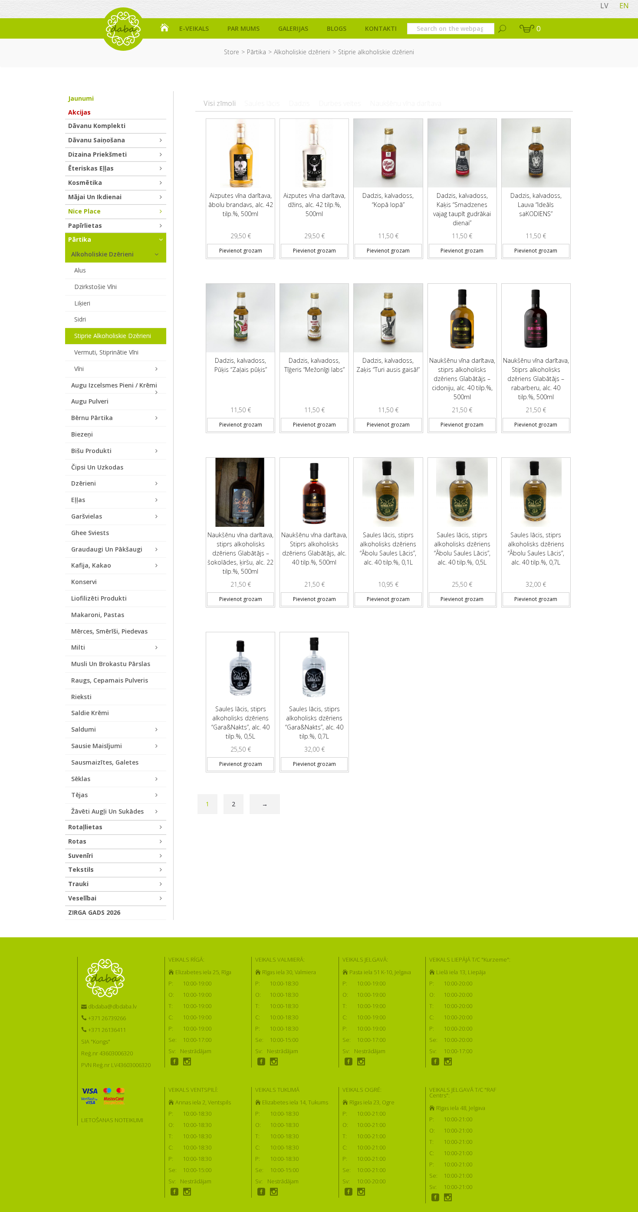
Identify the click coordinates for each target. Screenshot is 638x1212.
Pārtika (256, 52)
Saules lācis (262, 103)
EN (624, 5)
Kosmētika (85, 182)
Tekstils (81, 869)
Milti (78, 647)
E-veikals (194, 28)
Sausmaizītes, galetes (104, 762)
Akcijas (79, 112)
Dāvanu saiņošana (96, 140)
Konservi (84, 582)
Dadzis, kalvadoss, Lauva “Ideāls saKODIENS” (536, 204)
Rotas (77, 841)
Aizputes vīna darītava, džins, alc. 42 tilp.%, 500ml (314, 204)
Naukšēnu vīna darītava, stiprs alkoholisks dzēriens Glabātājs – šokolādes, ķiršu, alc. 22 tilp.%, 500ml (240, 553)
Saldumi (83, 729)
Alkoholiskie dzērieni (302, 52)
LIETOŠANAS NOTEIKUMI (112, 1120)
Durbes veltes (340, 103)
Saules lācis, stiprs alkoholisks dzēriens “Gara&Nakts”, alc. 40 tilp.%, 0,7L (314, 722)
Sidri (80, 319)
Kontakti (381, 28)
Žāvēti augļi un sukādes (107, 811)
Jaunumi (81, 98)
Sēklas (80, 779)
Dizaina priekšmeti (97, 154)
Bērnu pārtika (92, 418)
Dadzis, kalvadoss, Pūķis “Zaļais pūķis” (240, 365)
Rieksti (81, 697)
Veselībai (82, 898)
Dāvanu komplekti (96, 126)
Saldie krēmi (90, 713)
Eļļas (78, 500)
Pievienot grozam (240, 250)
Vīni (79, 369)
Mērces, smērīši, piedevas (109, 631)
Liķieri (82, 303)
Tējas (79, 795)
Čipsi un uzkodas (97, 467)
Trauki (78, 884)
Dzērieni (83, 483)
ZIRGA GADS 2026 (94, 912)
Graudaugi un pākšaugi (106, 549)
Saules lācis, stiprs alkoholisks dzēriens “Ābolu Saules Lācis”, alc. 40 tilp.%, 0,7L (536, 548)
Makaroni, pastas (97, 615)
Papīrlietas (85, 225)
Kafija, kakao (91, 565)
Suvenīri (80, 855)
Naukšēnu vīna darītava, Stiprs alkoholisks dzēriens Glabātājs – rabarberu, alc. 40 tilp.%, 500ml (536, 378)
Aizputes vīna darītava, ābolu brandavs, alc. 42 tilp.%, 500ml (240, 204)
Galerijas (293, 28)
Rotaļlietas (85, 827)
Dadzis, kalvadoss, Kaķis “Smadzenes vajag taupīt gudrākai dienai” (462, 209)
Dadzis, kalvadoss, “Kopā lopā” (388, 200)
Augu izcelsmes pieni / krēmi (114, 385)
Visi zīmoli (220, 103)
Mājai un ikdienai (95, 197)
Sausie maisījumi (96, 746)
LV (604, 5)
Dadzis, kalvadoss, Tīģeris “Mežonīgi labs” (314, 365)
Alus (80, 270)
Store (231, 52)
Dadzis (299, 103)
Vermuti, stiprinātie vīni (106, 352)
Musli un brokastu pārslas (110, 664)
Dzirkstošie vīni (95, 286)
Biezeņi (82, 434)
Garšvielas (86, 516)
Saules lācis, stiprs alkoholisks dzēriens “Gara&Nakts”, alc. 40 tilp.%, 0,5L (240, 722)
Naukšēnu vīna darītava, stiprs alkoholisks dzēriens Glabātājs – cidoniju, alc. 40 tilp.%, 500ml (462, 378)
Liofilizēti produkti (99, 598)
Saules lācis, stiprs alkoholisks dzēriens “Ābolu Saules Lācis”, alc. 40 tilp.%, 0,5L (462, 548)
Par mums (243, 28)
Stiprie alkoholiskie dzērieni (112, 336)
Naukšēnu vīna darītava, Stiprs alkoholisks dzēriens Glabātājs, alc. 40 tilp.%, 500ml (314, 548)
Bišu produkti (91, 451)
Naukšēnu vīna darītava (405, 103)
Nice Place (84, 211)
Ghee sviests (90, 533)
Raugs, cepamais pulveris (109, 680)
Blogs (336, 28)
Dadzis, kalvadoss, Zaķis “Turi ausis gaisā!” (388, 365)
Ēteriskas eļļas (91, 168)
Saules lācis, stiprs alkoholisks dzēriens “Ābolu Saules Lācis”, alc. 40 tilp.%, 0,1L (388, 548)
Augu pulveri (90, 401)
